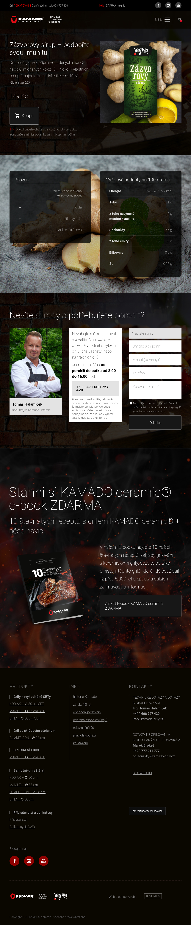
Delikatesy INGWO (22, 827)
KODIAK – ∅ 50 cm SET (27, 704)
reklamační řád (83, 728)
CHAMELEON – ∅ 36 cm (28, 792)
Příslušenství (18, 819)
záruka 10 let (82, 704)
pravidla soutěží (84, 735)
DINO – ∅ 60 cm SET (25, 718)
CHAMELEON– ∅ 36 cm (27, 738)
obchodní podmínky (87, 712)
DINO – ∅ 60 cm (22, 799)
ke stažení (80, 743)
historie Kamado (85, 697)
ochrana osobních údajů (90, 720)
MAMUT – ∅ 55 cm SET (27, 711)
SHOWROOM (142, 773)
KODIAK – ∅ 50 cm (23, 777)
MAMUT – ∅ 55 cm (24, 785)
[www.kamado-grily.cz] (36, 19)
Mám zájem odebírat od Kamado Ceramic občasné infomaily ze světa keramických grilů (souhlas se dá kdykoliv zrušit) (157, 407)
